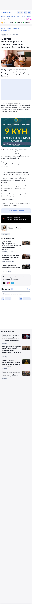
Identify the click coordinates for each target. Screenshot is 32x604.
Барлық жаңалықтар (13, 28)
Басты (3, 28)
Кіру (29, 289)
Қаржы (13, 16)
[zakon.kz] (6, 12)
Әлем (8, 16)
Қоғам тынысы (5, 30)
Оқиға (18, 16)
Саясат (3, 16)
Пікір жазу (27, 299)
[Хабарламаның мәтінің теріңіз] (16, 293)
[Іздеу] (25, 12)
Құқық (23, 16)
